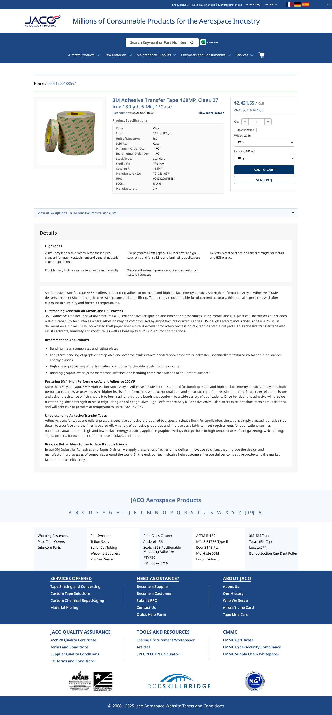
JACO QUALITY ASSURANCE (80, 632)
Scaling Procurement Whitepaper (166, 639)
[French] (289, 5)
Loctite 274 (258, 547)
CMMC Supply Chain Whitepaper (251, 653)
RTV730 (149, 557)
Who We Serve (235, 600)
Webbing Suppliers (105, 553)
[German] (297, 5)
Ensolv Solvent (207, 559)
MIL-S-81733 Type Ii (212, 541)
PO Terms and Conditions (72, 661)
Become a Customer (154, 593)
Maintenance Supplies (154, 55)
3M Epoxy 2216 (155, 563)
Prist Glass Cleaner (157, 535)
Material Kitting (64, 607)
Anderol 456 (153, 541)
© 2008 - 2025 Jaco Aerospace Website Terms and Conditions (166, 705)
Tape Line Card (235, 614)
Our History (233, 593)
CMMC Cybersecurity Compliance (252, 646)
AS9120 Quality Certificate (73, 639)
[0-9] (249, 512)
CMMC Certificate (238, 639)
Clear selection (245, 130)
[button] (192, 42)
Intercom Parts (49, 547)
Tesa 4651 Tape (261, 541)
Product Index (180, 4)
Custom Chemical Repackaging (77, 600)
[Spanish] (305, 5)
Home (39, 83)
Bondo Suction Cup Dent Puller (273, 553)
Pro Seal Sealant (103, 559)
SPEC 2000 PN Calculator (158, 653)
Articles (143, 646)
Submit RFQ (252, 4)
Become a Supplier (153, 586)
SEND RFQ (264, 180)
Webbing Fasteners (53, 535)
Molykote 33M (207, 553)
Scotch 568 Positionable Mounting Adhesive (162, 549)
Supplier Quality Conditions (74, 653)
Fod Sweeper (101, 535)
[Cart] (261, 55)
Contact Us (270, 4)
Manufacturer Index (230, 4)
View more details (211, 112)
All (261, 512)
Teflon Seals (100, 541)
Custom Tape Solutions (70, 593)
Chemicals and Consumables (203, 55)
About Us (231, 586)
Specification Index (203, 4)
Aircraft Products (81, 55)
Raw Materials (116, 55)
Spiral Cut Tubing (104, 547)
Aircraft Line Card (238, 607)
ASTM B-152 (206, 535)
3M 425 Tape (259, 535)
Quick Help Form (151, 614)
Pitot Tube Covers (51, 541)
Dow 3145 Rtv (207, 547)
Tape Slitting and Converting (75, 586)
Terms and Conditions (69, 646)
